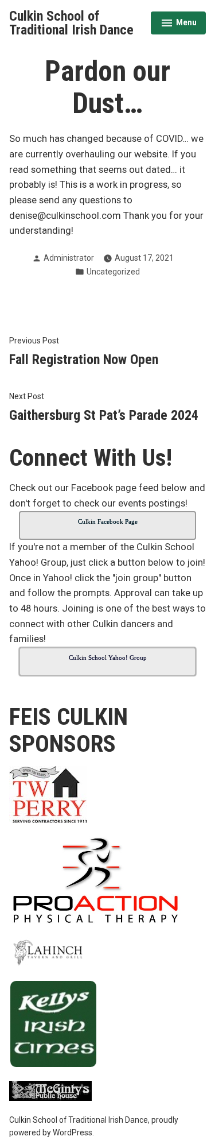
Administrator (69, 257)
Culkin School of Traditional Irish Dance (71, 23)
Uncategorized (113, 271)
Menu (178, 24)
